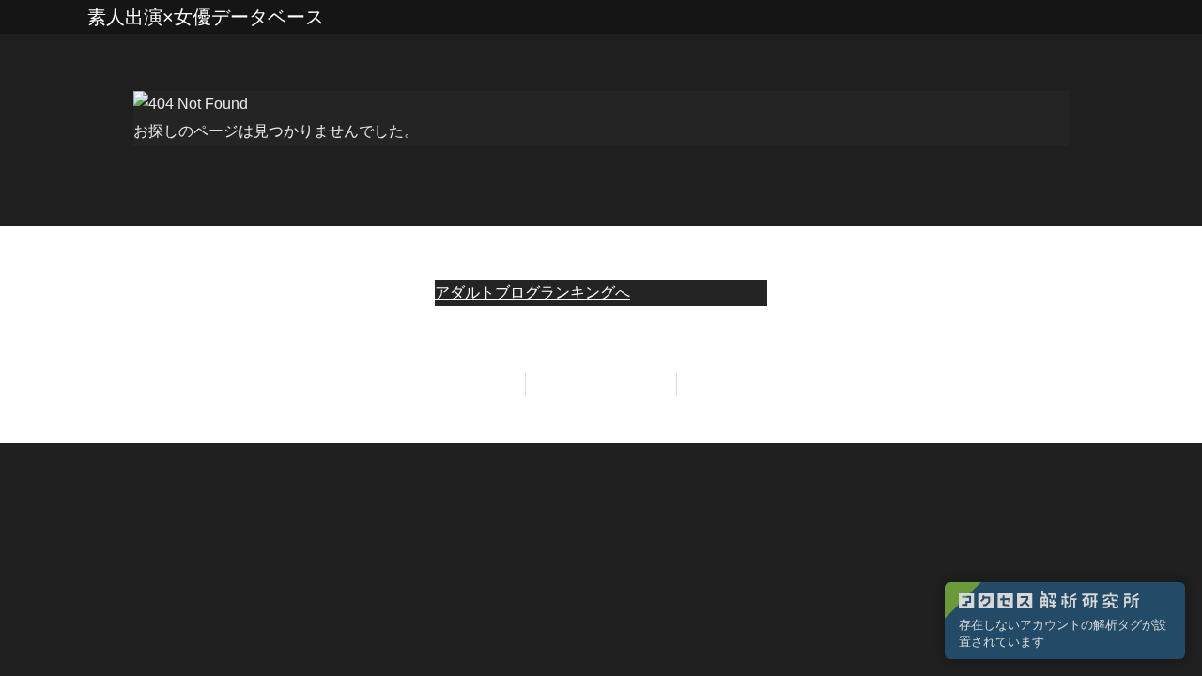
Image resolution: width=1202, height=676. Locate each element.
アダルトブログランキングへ (532, 292)
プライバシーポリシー (601, 384)
